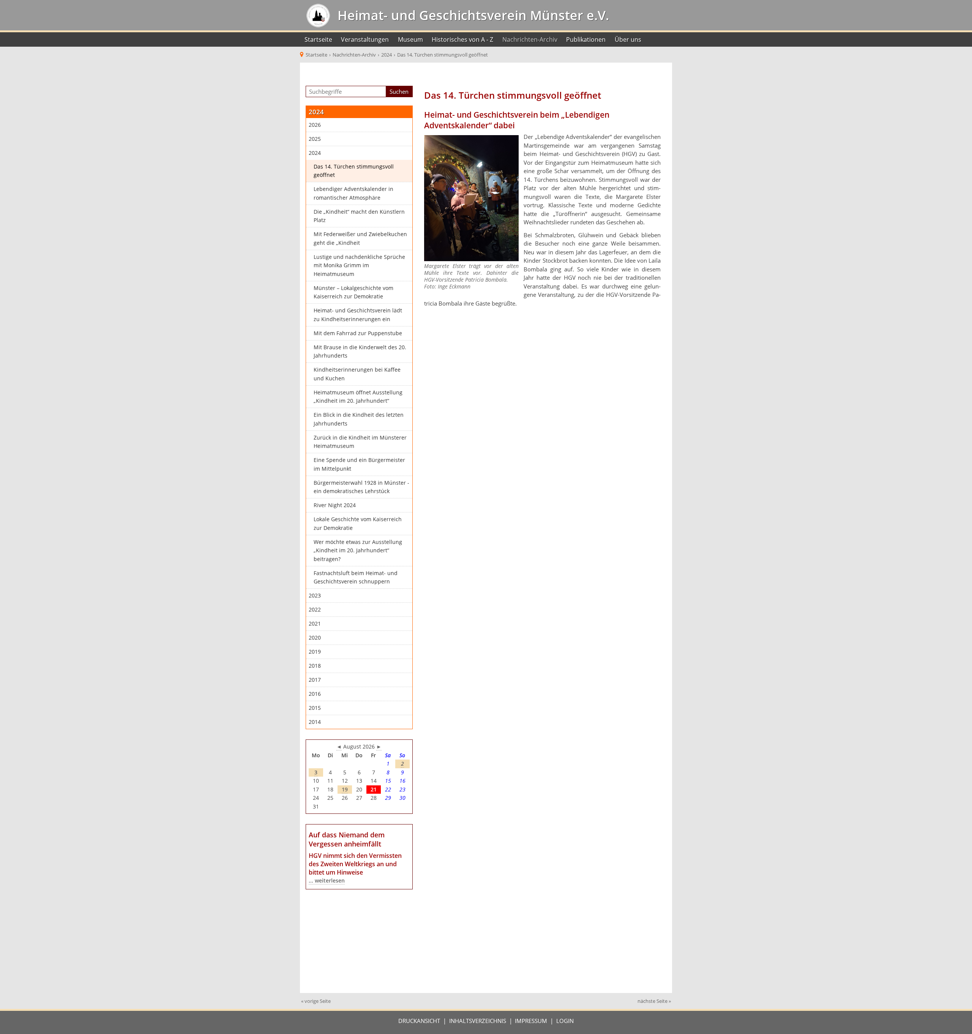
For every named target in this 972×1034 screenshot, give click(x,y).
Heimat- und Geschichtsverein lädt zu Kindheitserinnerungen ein (358, 315)
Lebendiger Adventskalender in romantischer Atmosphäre (353, 193)
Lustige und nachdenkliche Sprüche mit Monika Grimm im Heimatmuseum (359, 265)
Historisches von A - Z (462, 39)
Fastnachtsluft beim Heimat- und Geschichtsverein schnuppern (356, 577)
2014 (315, 722)
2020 (315, 637)
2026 (315, 124)
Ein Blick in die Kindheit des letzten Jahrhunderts (359, 419)
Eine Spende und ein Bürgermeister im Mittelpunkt (359, 464)
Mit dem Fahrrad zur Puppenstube (358, 333)
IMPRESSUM (531, 1021)
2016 (315, 693)
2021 (315, 623)
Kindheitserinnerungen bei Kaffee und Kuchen (357, 374)
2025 (315, 139)
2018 (315, 665)
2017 (315, 679)
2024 (315, 153)
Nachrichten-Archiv (529, 39)
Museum (410, 39)
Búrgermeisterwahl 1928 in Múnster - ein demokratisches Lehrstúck (361, 487)
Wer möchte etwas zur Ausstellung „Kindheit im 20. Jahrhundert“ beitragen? (358, 551)
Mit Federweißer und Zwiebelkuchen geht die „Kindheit (360, 238)
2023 (315, 595)
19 (345, 789)
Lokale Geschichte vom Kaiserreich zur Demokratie (358, 523)
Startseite (318, 39)
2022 (315, 609)
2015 (315, 708)
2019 (315, 651)
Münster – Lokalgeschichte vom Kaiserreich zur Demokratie (353, 292)
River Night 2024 (335, 505)
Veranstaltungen (365, 39)
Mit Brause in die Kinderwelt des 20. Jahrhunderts (360, 351)
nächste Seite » (654, 1001)
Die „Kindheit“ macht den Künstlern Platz (359, 216)
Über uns (628, 39)
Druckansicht (419, 1021)
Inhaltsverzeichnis (477, 1021)
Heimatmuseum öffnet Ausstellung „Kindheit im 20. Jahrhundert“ (358, 397)
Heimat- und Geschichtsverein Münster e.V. (471, 15)
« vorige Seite (316, 1001)
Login (565, 1021)
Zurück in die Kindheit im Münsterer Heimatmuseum (360, 442)
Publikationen (586, 39)
